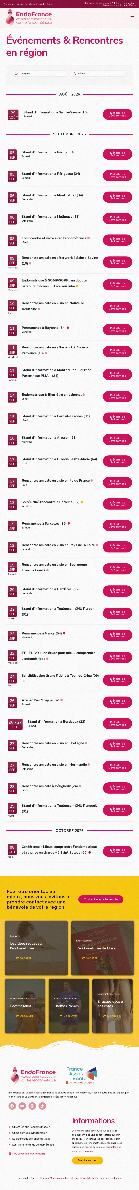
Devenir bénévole (111, 5)
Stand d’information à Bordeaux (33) (56, 721)
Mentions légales (59, 1178)
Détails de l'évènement (117, 114)
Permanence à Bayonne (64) (44, 327)
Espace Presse (128, 5)
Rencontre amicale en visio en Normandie (54, 764)
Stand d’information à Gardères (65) (50, 589)
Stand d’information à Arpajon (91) (49, 437)
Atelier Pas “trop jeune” (40, 700)
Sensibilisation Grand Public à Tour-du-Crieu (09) (60, 675)
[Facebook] (12, 1106)
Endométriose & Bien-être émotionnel (52, 394)
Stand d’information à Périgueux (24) (51, 173)
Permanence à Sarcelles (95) (44, 523)
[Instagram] (32, 1106)
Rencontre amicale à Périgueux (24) (50, 786)
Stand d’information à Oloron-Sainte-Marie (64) (59, 459)
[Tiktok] (42, 1106)
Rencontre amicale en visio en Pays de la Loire (58, 545)
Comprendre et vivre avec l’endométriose (54, 238)
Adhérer (115, 3)
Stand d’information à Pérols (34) (48, 152)
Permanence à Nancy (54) (42, 633)
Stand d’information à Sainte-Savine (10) (56, 112)
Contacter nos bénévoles (97, 3)
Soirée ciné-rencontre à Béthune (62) (51, 502)
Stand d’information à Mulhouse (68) (51, 216)
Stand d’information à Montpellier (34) (52, 195)
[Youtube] (22, 1106)
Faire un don (128, 3)
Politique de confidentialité (84, 1178)
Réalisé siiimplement (111, 1178)
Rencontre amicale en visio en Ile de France (56, 480)
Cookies (44, 1178)
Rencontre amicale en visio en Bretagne (53, 743)
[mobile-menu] (125, 17)
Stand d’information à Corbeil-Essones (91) (56, 416)
